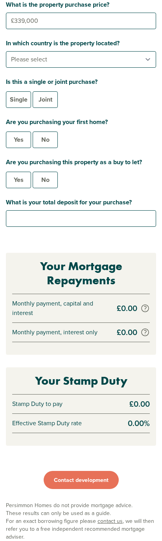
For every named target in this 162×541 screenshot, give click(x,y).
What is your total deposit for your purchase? (69, 202)
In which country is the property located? (63, 43)
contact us (110, 521)
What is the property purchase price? (57, 4)
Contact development (81, 480)
